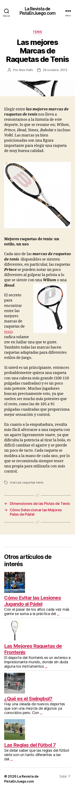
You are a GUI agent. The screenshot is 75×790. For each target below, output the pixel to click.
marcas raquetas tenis (26, 482)
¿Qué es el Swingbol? (28, 699)
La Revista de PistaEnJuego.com (37, 11)
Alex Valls (26, 70)
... (58, 613)
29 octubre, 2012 (55, 70)
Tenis (37, 32)
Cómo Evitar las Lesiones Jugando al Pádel (32, 601)
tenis (8, 331)
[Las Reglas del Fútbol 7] (37, 729)
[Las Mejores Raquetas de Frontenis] (37, 630)
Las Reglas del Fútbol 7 (30, 745)
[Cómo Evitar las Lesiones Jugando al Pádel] (37, 582)
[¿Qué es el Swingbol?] (37, 683)
